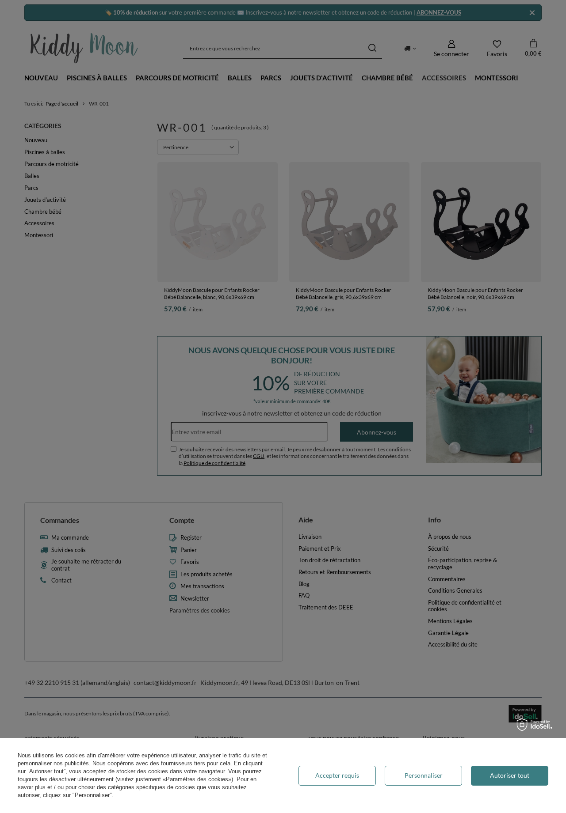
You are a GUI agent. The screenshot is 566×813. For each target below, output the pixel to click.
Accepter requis (337, 775)
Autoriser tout (509, 775)
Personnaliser (424, 775)
